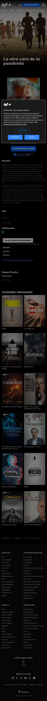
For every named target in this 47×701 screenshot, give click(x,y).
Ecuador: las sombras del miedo (11, 368)
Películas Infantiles (7, 576)
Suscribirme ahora (31, 5)
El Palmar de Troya (9, 525)
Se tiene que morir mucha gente (33, 568)
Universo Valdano (7, 623)
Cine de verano (6, 573)
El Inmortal (27, 571)
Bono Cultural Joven (30, 639)
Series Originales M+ (8, 582)
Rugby (3, 631)
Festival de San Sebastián (31, 587)
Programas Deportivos (30, 593)
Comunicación (28, 648)
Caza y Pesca (27, 595)
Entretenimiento (6, 593)
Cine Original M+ (7, 560)
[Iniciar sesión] (43, 5)
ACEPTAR (32, 137)
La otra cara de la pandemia (18, 240)
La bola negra (28, 560)
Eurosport (5, 639)
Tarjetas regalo (28, 645)
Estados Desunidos (9, 487)
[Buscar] (20, 5)
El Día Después (6, 620)
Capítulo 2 (6, 255)
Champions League (7, 612)
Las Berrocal (27, 573)
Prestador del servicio (10, 684)
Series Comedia (6, 587)
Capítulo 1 (6, 251)
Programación (6, 648)
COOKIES (40, 684)
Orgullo (4, 595)
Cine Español (6, 562)
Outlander (27, 565)
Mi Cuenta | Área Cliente (31, 615)
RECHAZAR (15, 137)
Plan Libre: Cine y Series (31, 628)
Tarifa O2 (26, 642)
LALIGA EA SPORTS (7, 615)
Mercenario (28, 367)
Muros (4, 329)
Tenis (3, 628)
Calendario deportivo (35, 10)
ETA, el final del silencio (33, 525)
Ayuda (23, 665)
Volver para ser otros (32, 447)
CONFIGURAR (22, 130)
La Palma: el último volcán (12, 407)
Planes (25, 631)
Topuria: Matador (7, 634)
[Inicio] (7, 5)
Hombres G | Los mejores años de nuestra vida (33, 578)
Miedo (26, 487)
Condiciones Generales (30, 617)
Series (4, 10)
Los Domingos (28, 562)
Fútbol (20, 10)
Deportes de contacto (8, 637)
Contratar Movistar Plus (30, 623)
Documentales (6, 590)
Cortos (4, 571)
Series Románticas (7, 584)
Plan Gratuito (27, 634)
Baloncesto (5, 626)
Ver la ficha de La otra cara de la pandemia (24, 244)
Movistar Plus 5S (28, 598)
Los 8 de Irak (29, 329)
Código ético (27, 620)
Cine (12, 10)
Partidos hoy (5, 645)
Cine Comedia (6, 565)
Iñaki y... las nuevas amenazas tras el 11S (32, 408)
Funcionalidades (28, 612)
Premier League (6, 617)
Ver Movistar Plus (28, 609)
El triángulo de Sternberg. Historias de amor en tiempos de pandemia (12, 448)
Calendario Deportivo (8, 642)
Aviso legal (23, 684)
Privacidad (32, 684)
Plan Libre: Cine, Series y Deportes (34, 626)
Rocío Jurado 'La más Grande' (32, 582)
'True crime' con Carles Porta (32, 584)
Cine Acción (5, 568)
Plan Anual (27, 637)
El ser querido (28, 557)
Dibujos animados (29, 590)
